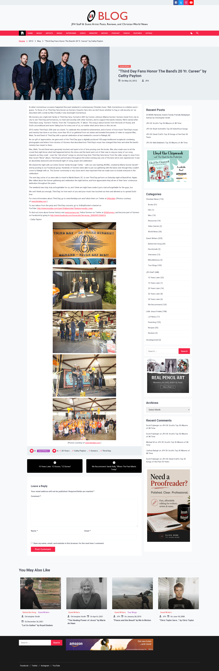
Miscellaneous (154, 260)
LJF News (152, 317)
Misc (150, 215)
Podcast (116, 33)
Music (39, 33)
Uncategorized (152, 340)
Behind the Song (155, 244)
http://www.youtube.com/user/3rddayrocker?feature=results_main (65, 208)
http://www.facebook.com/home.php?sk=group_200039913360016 (78, 215)
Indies (59, 33)
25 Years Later (154, 294)
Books (150, 205)
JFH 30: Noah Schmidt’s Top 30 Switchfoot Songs (167, 129)
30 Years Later (154, 299)
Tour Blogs (152, 265)
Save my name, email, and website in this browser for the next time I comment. (68, 543)
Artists (49, 33)
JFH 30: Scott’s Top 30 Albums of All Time (163, 123)
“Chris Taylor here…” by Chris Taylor (176, 620)
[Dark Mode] (191, 33)
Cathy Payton (80, 451)
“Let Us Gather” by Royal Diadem (37, 625)
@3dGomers (109, 212)
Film (149, 210)
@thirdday (111, 198)
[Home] (22, 33)
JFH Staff (150, 272)
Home (30, 33)
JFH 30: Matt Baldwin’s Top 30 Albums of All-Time (167, 143)
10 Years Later (154, 278)
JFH (147, 81)
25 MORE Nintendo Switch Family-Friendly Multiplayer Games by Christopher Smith (168, 116)
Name (34, 531)
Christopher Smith (32, 617)
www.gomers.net (72, 212)
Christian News (152, 199)
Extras (149, 33)
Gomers (94, 451)
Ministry (93, 33)
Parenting (152, 322)
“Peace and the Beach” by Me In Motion (132, 620)
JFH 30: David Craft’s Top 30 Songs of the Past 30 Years (167, 135)
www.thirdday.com (39, 201)
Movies (104, 33)
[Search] (197, 33)
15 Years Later (154, 283)
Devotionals (153, 249)
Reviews (151, 333)
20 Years (65, 451)
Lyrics (83, 33)
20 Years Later (154, 288)
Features (137, 33)
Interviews (71, 33)
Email (87, 531)
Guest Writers (125, 66)
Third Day (106, 451)
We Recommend (155, 305)
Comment (36, 496)
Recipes (151, 328)
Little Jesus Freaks (154, 311)
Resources (152, 221)
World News (153, 232)
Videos (126, 33)
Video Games (153, 226)
